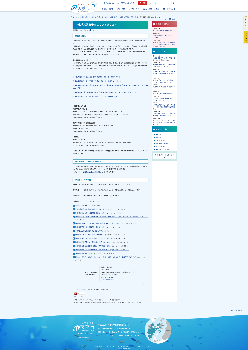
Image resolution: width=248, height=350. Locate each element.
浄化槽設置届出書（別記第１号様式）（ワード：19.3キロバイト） (97, 81)
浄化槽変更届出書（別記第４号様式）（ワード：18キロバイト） (96, 96)
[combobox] (160, 3)
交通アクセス (109, 346)
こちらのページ (84, 201)
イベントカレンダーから (163, 149)
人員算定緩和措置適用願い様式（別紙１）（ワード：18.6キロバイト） (99, 77)
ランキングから (160, 146)
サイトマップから (161, 140)
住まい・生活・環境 (111, 17)
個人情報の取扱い (124, 346)
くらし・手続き (96, 17)
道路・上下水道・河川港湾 (128, 17)
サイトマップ (148, 346)
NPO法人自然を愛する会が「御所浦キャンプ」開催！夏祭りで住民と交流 (164, 107)
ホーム (75, 17)
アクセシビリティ (130, 3)
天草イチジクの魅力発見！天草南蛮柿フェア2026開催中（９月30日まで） (164, 73)
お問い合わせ (84, 337)
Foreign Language (112, 3)
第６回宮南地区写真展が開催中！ (163, 93)
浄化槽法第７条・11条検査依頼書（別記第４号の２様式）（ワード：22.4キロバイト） (104, 92)
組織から (158, 134)
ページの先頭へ (237, 310)
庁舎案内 (98, 346)
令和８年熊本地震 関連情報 (162, 31)
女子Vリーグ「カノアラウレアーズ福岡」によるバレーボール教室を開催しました (164, 122)
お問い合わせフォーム (108, 280)
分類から (158, 137)
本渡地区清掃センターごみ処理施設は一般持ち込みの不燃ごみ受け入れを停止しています (164, 44)
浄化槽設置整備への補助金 (92, 172)
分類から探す (84, 17)
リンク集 (137, 346)
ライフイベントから (162, 143)
